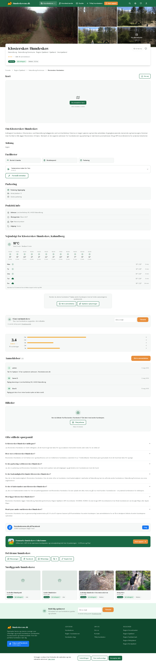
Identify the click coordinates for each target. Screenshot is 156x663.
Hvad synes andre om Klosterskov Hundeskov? (23, 509)
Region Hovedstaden (130, 630)
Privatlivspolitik (26, 324)
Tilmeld (143, 319)
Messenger (14, 559)
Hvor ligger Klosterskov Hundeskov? (19, 497)
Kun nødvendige (99, 658)
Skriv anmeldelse (67, 304)
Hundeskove (48, 3)
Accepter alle (115, 658)
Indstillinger (84, 658)
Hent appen (112, 3)
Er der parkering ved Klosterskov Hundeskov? (23, 464)
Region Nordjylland (129, 644)
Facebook (29, 559)
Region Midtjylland (129, 640)
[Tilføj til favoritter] (146, 48)
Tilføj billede (79, 422)
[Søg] (129, 3)
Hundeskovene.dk (20, 627)
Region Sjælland (42, 52)
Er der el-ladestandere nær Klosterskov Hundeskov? (26, 486)
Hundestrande (67, 3)
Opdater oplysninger (89, 304)
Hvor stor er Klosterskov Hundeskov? (20, 453)
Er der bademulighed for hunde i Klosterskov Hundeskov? (28, 474)
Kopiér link (68, 559)
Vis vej (146, 76)
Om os (96, 630)
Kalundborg (12, 52)
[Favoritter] (140, 3)
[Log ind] (146, 3)
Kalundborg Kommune (26, 52)
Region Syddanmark (130, 637)
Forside (8, 70)
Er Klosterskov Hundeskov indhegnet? (20, 443)
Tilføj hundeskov (96, 3)
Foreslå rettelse (19, 175)
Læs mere (51, 659)
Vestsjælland (62, 52)
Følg (145, 527)
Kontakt (97, 634)
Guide (81, 3)
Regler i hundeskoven (72, 634)
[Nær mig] (135, 3)
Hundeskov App (70, 637)
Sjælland (52, 52)
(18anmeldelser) (24, 57)
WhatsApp (44, 559)
